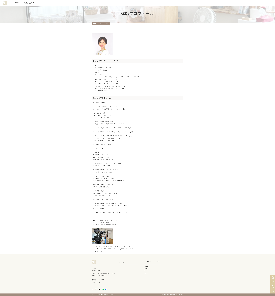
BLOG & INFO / (151, 262)
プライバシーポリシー (96, 294)
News (145, 268)
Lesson (146, 273)
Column (146, 266)
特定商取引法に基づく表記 (107, 294)
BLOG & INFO (29, 2)
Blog (145, 270)
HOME (17, 2)
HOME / (123, 262)
